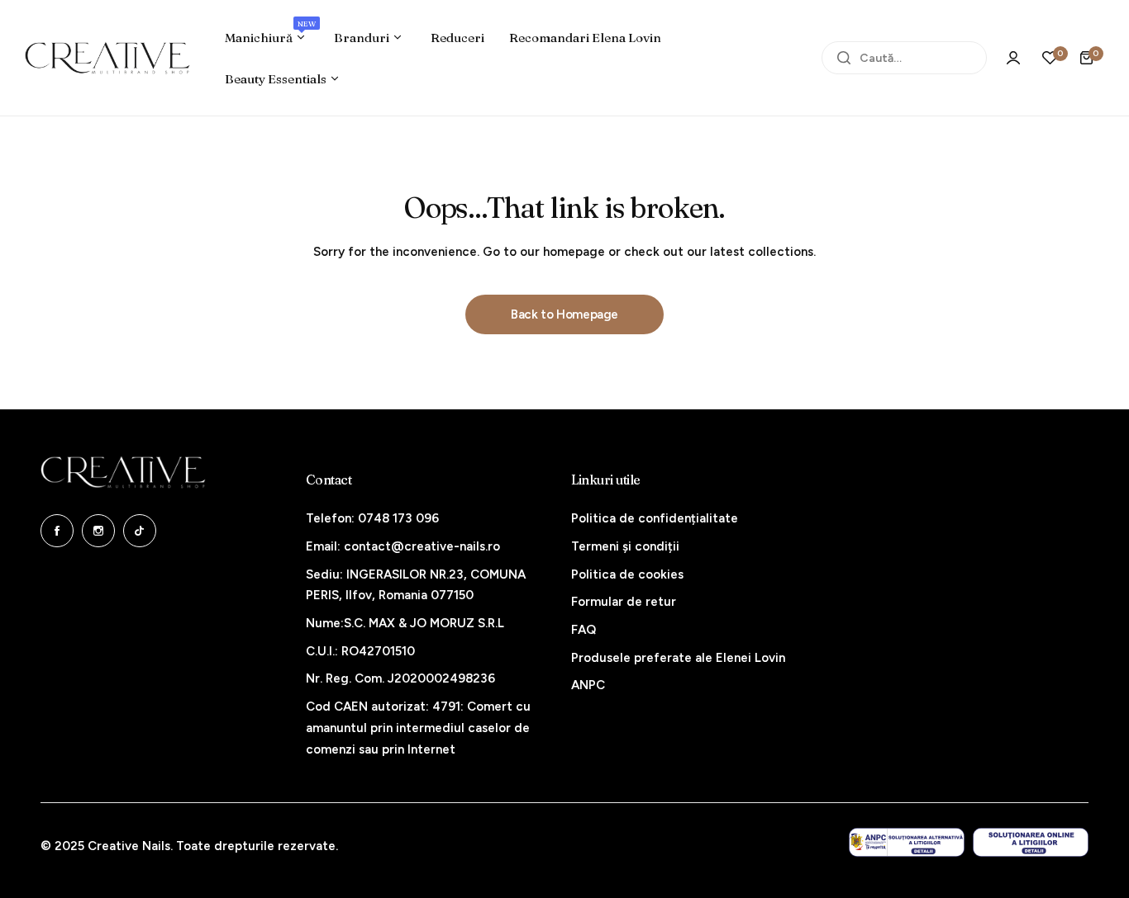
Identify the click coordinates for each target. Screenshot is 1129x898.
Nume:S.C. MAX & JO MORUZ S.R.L (405, 623)
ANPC (588, 685)
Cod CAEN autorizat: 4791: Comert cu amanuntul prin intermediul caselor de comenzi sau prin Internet (418, 727)
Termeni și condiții (625, 546)
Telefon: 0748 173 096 (372, 518)
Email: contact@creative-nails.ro (403, 546)
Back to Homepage (564, 314)
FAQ (583, 629)
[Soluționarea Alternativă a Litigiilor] (907, 842)
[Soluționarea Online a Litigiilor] (1031, 842)
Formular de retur (623, 601)
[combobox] (904, 57)
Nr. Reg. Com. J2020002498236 (400, 678)
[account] (1013, 58)
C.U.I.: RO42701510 (360, 651)
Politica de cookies (627, 574)
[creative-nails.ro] (107, 57)
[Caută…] (844, 57)
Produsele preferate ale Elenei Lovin (678, 657)
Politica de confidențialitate (654, 518)
